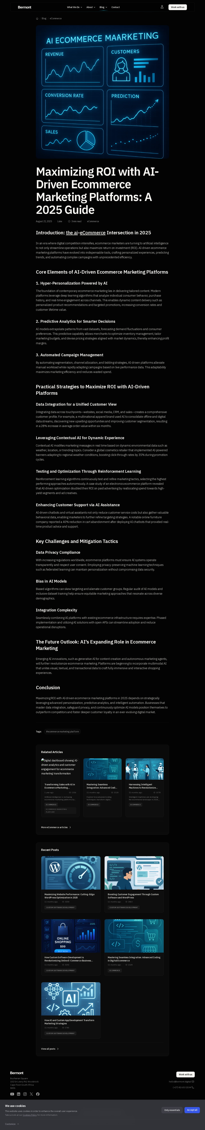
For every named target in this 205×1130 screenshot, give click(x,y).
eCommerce (56, 18)
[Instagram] (25, 1094)
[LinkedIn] (18, 1094)
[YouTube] (12, 1094)
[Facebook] (38, 1094)
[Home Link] (24, 7)
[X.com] (31, 1094)
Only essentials (172, 1110)
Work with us (177, 7)
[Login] (162, 6)
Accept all (192, 1110)
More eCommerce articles (54, 827)
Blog (44, 18)
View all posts (48, 1048)
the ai (72, 232)
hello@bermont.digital (180, 1081)
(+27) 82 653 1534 (182, 1087)
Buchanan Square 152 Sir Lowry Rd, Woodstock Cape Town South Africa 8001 (24, 1083)
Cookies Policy (30, 1114)
